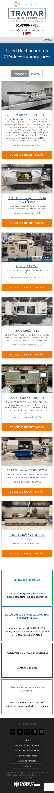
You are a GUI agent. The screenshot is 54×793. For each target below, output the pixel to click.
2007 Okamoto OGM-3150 (27, 535)
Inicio (27, 740)
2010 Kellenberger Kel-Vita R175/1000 (27, 199)
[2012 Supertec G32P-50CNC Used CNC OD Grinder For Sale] (27, 451)
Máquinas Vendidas (27, 760)
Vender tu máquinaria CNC (27, 750)
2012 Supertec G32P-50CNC (27, 470)
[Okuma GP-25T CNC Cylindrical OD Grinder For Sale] (27, 247)
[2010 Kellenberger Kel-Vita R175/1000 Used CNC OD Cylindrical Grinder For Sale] (27, 178)
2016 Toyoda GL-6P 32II (27, 398)
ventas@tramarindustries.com (27, 30)
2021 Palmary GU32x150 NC (27, 115)
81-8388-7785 (27, 25)
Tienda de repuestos (27, 755)
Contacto (27, 766)
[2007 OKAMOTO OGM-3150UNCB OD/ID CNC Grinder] (27, 515)
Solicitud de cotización (27, 154)
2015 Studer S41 (27, 330)
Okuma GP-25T (27, 266)
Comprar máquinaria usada (27, 745)
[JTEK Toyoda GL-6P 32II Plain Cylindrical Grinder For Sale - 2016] (27, 378)
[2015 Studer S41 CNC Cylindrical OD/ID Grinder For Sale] (27, 311)
